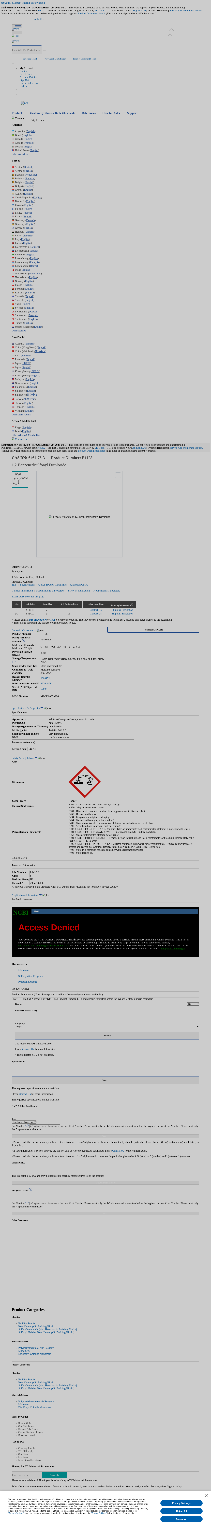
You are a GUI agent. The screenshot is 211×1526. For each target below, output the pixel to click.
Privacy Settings (181, 1503)
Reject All (181, 1511)
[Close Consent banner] (206, 1495)
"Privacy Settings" (16, 1513)
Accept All (181, 1519)
